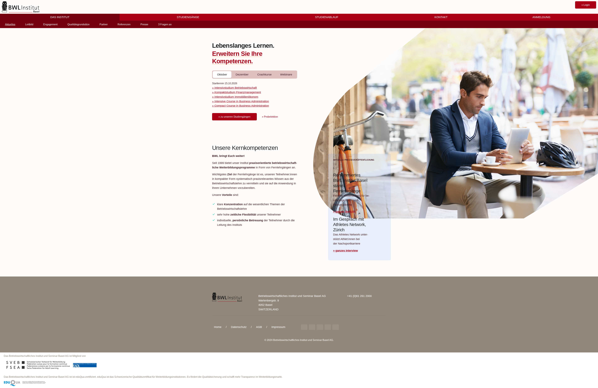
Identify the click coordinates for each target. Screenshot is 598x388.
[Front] (20, 6)
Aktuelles (10, 24)
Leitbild (29, 24)
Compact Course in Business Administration (241, 105)
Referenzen (124, 24)
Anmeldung (541, 17)
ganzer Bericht (345, 211)
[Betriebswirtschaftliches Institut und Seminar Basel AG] (227, 296)
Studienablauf (326, 17)
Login (587, 5)
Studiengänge (188, 17)
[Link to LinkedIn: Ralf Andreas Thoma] (304, 327)
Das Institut (59, 17)
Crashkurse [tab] (264, 74)
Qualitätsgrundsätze (78, 24)
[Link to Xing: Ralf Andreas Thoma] (312, 327)
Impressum (278, 327)
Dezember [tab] (242, 74)
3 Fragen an (165, 24)
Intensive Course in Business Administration (241, 101)
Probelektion (271, 116)
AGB (259, 327)
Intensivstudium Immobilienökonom (236, 96)
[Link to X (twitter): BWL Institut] (335, 327)
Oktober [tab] (222, 74)
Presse (144, 24)
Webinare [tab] (286, 74)
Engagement (50, 24)
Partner (104, 24)
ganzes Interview (346, 250)
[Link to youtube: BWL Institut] (320, 327)
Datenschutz (239, 327)
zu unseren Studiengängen (235, 116)
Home (217, 327)
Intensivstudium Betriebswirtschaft (235, 87)
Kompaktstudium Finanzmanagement (237, 92)
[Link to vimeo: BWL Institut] (328, 327)
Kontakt (441, 17)
